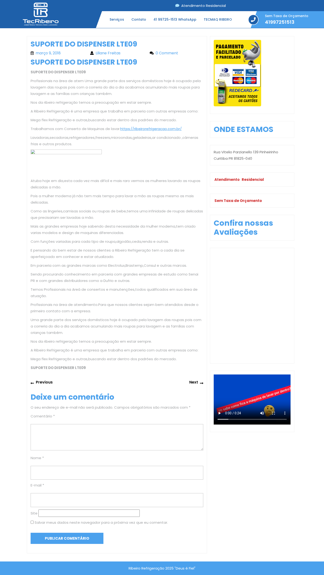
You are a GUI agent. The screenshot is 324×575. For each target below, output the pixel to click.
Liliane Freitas (120, 53)
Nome (37, 457)
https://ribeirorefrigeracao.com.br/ (151, 128)
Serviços (117, 19)
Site (34, 513)
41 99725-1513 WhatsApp (174, 19)
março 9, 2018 (60, 53)
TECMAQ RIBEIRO (218, 19)
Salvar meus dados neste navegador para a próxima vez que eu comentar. (101, 522)
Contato (138, 19)
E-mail (37, 485)
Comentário (43, 416)
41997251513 (279, 22)
